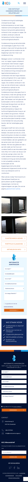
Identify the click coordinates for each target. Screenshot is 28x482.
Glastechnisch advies (14, 238)
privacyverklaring (8, 306)
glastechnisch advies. (13, 189)
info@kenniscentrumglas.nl (12, 433)
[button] (24, 3)
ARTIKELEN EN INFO (14, 249)
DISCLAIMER (18, 475)
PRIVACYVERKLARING (14, 478)
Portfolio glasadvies (14, 244)
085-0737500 (9, 430)
